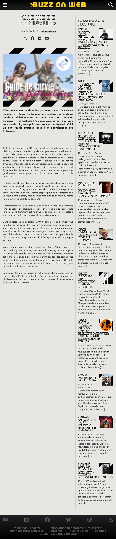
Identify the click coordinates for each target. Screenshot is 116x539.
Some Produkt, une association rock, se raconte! (86, 280)
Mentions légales (27, 528)
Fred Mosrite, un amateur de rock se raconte (87, 234)
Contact (57, 531)
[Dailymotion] (26, 520)
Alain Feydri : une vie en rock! (87, 378)
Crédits (100, 531)
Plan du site (78, 531)
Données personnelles (27, 531)
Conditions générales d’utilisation (76, 528)
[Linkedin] (40, 39)
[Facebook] (32, 39)
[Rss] (110, 520)
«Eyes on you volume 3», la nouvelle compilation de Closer (87, 423)
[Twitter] (25, 39)
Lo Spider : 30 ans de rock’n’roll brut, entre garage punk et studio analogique (89, 141)
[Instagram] (89, 520)
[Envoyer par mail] (47, 39)
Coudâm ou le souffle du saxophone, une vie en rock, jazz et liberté (94, 189)
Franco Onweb (49, 31)
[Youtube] (5, 520)
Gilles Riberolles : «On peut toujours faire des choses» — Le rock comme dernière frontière (91, 90)
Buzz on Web (58, 5)
